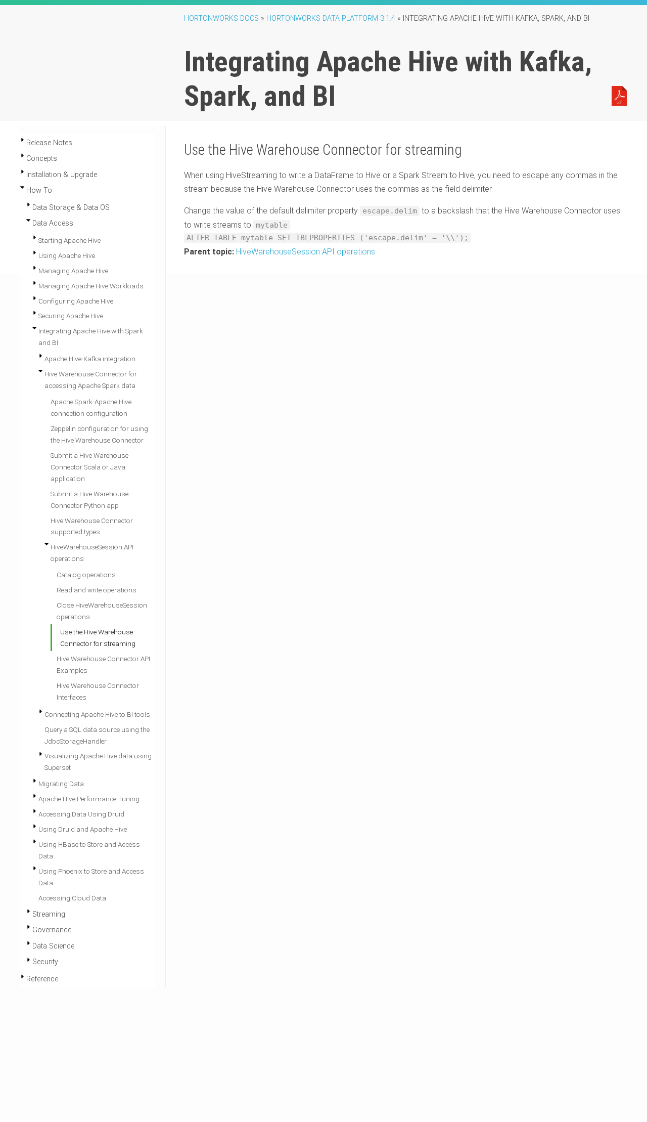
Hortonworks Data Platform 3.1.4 (330, 18)
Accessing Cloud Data (72, 898)
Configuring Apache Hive (75, 301)
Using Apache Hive (66, 255)
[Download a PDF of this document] (619, 95)
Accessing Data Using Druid (81, 814)
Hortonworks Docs (221, 18)
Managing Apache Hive (73, 271)
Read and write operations (96, 590)
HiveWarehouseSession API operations (305, 251)
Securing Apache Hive (70, 316)
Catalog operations (86, 575)
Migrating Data (61, 784)
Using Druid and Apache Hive (82, 829)
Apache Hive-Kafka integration (89, 359)
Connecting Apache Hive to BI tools (97, 714)
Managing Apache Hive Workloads (91, 286)
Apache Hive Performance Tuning (89, 799)
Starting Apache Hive (69, 240)
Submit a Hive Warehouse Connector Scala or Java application (89, 467)
